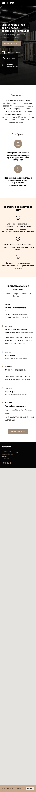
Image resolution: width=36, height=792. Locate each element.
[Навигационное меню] (33, 3)
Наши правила (20, 790)
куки (14, 788)
